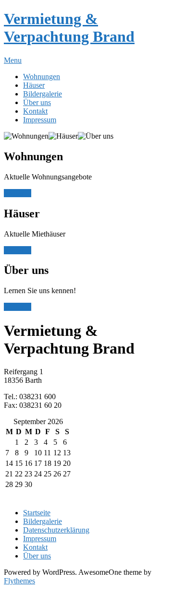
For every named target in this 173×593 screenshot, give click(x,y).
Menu (13, 60)
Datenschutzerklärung (56, 530)
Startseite (36, 513)
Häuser (34, 85)
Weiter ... (17, 193)
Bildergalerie (42, 94)
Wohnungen (41, 76)
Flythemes (19, 581)
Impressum (39, 120)
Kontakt (35, 111)
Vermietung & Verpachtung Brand (69, 27)
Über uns (37, 102)
